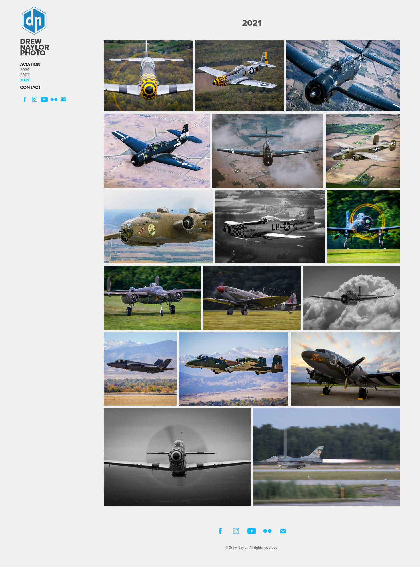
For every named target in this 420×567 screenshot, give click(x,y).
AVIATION (30, 64)
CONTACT (30, 87)
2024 (24, 70)
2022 (24, 75)
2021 (24, 80)
